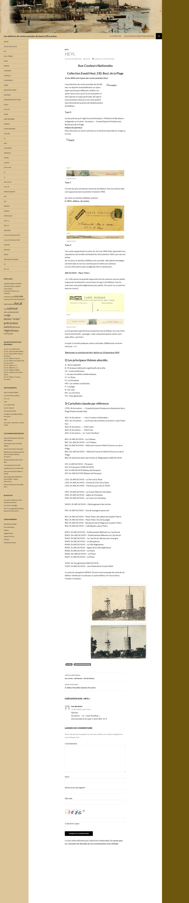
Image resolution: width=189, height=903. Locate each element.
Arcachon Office (10, 46)
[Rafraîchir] (83, 810)
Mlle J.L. (7, 221)
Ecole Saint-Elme (15, 299)
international (9, 304)
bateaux (12, 286)
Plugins (6, 530)
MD (5, 196)
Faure (6, 114)
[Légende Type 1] (95, 237)
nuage (7, 315)
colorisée (18, 296)
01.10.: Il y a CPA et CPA (12, 349)
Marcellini (8, 216)
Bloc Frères (8, 56)
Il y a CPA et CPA (115, 36)
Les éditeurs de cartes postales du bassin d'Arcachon (30, 36)
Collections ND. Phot (12, 235)
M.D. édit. (17, 465)
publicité (8, 327)
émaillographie (8, 333)
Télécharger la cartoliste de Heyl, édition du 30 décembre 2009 (92, 352)
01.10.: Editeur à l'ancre (12, 358)
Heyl (67, 49)
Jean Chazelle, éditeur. (11, 392)
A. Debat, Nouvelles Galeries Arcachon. (80, 686)
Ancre (6, 41)
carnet (17, 286)
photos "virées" (12, 318)
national (12, 308)
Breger (6, 66)
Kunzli (6, 158)
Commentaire (71, 743)
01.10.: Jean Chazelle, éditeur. (14, 351)
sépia (16, 330)
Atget (12, 283)
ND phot (7, 245)
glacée (23, 299)
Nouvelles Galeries (11, 259)
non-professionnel (82, 664)
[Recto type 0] (95, 173)
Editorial (7, 95)
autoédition (18, 283)
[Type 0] (95, 152)
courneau (7, 299)
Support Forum (9, 536)
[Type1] (95, 218)
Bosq (6, 61)
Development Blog (10, 524)
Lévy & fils (7, 167)
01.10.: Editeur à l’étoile (12, 370)
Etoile (6, 104)
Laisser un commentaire (104, 59)
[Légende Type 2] (95, 321)
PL (5, 138)
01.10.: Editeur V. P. (10, 365)
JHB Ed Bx (7, 153)
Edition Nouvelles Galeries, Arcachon (14, 454)
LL (4, 172)
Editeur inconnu (10, 90)
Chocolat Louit (8, 297)
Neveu (6, 254)
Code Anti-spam (72, 823)
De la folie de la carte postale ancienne (139, 36)
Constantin (8, 80)
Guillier (7, 133)
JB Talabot (8, 148)
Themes (6, 539)
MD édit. (7, 206)
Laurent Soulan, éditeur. (12, 395)
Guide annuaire (9, 129)
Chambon (7, 70)
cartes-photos (8, 289)
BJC (5, 51)
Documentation (9, 527)
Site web (68, 798)
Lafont (6, 162)
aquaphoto (7, 283)
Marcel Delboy (9, 191)
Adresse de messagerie (75, 787)
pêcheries (16, 327)
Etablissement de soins (12, 100)
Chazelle (7, 75)
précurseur (11, 323)
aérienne (6, 286)
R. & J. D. (6, 269)
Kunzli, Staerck (9, 408)
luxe (5, 309)
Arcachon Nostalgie (10, 505)
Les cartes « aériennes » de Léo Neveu (79, 676)
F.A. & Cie (7, 109)
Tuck (5, 402)
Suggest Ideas (8, 533)
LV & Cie (6, 187)
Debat (6, 85)
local (69, 664)
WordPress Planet (10, 543)
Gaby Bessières (9, 119)
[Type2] (95, 302)
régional (8, 330)
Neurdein (7, 230)
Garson (7, 124)
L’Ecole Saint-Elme (10, 411)
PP (5, 264)
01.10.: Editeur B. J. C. (11, 368)
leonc (87, 59)
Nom (67, 776)
